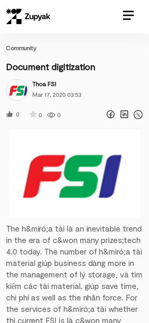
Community (21, 47)
